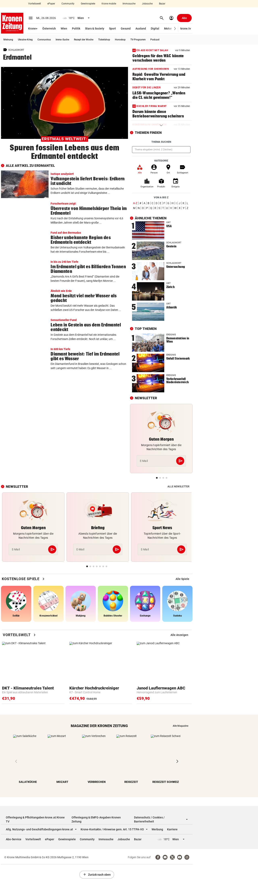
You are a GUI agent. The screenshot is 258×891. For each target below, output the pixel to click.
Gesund (126, 28)
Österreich (49, 28)
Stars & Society (94, 28)
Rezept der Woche (83, 39)
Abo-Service (13, 839)
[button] (175, 28)
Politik (76, 28)
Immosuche (129, 3)
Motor (168, 28)
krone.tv (185, 28)
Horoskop (120, 39)
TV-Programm (138, 39)
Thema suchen (161, 141)
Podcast (154, 39)
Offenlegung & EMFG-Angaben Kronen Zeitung (96, 819)
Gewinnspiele (88, 3)
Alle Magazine (180, 725)
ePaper (51, 3)
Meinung (8, 39)
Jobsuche (147, 3)
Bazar (162, 3)
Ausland (140, 28)
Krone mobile (109, 3)
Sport (112, 28)
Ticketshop (104, 39)
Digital (155, 28)
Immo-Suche (62, 39)
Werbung (157, 829)
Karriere (172, 829)
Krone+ (32, 28)
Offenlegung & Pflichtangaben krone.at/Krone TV (35, 819)
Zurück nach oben (97, 874)
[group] (182, 579)
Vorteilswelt (34, 3)
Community (67, 3)
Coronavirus (44, 39)
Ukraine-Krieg (25, 39)
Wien (64, 28)
